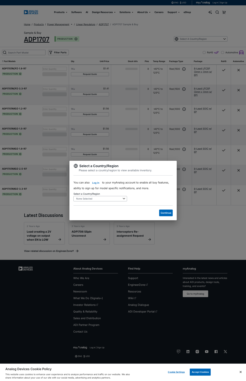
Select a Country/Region (86, 193)
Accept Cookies (200, 372)
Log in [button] (95, 182)
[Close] (240, 372)
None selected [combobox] (84, 198)
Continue (166, 212)
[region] (123, 372)
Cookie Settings (176, 372)
